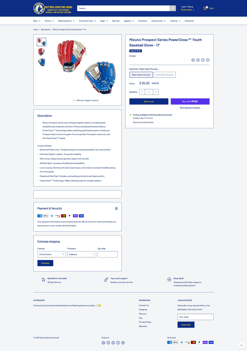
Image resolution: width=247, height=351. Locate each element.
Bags (102, 20)
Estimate (45, 263)
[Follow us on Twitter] (108, 342)
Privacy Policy (145, 322)
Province (72, 248)
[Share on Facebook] (193, 60)
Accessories (157, 20)
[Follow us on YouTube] (118, 342)
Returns (142, 313)
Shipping (143, 309)
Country (41, 248)
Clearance (189, 20)
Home (35, 29)
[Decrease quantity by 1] (142, 91)
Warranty (143, 326)
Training (173, 20)
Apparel (127, 20)
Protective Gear (86, 20)
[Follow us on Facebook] (103, 342)
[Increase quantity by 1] (155, 91)
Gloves (48, 20)
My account (186, 9)
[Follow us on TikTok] (123, 342)
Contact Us (144, 305)
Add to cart (149, 101)
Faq (140, 318)
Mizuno (132, 56)
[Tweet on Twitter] (203, 60)
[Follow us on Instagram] (113, 342)
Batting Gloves (65, 20)
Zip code (101, 248)
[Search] (172, 8)
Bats (35, 20)
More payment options (190, 107)
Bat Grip (116, 20)
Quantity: (133, 92)
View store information (143, 122)
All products (45, 29)
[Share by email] (208, 60)
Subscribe (186, 324)
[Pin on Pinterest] (198, 60)
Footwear (142, 20)
